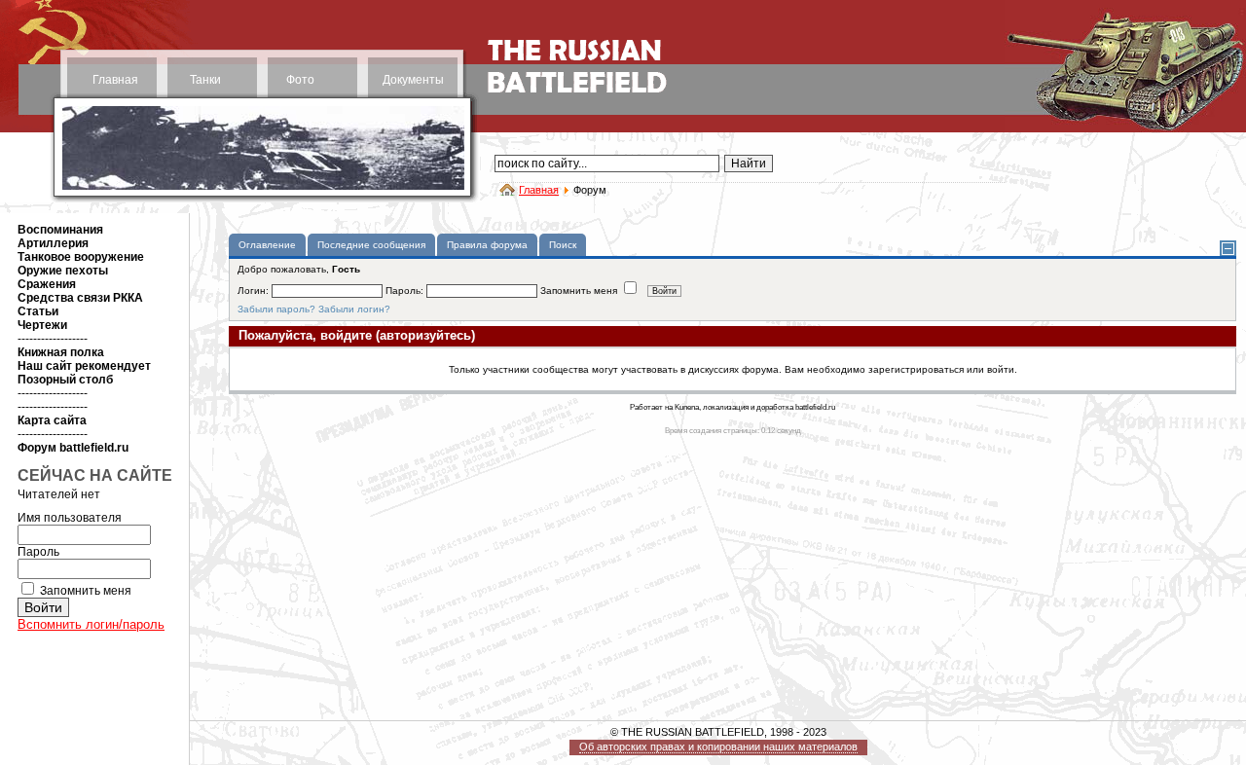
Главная (115, 80)
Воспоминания (60, 230)
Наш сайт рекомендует (84, 366)
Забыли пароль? (276, 309)
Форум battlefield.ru (73, 448)
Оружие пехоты (63, 270)
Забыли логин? (354, 309)
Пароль (38, 552)
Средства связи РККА (80, 298)
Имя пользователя (70, 518)
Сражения (47, 284)
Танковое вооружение (81, 257)
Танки (205, 80)
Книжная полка (61, 352)
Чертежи (42, 325)
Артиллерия (53, 243)
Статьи (38, 311)
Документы (413, 80)
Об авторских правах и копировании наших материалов (718, 746)
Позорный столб (65, 379)
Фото (300, 80)
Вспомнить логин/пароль (91, 624)
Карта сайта (52, 420)
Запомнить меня (85, 591)
